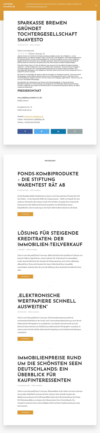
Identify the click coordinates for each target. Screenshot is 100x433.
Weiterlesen (25, 214)
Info (61, 5)
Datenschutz (88, 5)
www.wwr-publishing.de (33, 116)
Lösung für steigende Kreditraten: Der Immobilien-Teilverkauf (49, 239)
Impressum (77, 5)
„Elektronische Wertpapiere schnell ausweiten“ (46, 301)
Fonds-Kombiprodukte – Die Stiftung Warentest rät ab (48, 180)
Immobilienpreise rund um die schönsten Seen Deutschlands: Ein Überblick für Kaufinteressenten (49, 369)
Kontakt (68, 5)
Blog (55, 5)
